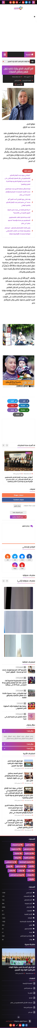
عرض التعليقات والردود (17, 517)
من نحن (30, 1012)
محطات (30, 870)
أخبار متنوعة (15, 849)
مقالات (11, 870)
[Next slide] (3, 445)
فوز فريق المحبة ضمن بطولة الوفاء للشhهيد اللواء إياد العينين (15, 763)
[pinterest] (16, 2)
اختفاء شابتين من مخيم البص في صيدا (15, 717)
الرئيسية (28, 54)
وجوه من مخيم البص (16, 875)
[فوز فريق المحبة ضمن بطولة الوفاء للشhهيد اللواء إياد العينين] (28, 763)
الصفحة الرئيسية (27, 80)
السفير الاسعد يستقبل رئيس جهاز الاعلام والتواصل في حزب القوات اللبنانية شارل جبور (19, 777)
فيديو (9, 866)
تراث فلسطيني (10, 862)
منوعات (29, 875)
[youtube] (23, 2)
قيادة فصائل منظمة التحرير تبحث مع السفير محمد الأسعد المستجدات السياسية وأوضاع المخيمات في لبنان (17, 191)
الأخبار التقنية (28, 857)
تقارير (30, 866)
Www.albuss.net (29, 973)
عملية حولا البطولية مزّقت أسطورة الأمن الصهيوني (15, 707)
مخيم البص (9, 1021)
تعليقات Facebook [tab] (18, 499)
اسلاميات (17, 853)
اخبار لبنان (29, 907)
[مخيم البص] (18, 8)
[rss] (13, 2)
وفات (30, 879)
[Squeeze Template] (29, 1021)
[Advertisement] (18, 31)
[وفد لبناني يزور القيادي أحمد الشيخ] (28, 822)
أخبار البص (17, 80)
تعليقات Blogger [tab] (18, 495)
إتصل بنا (30, 993)
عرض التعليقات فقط (18, 512)
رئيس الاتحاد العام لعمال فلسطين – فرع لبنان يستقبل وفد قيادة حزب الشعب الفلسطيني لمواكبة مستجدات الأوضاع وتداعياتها (17, 231)
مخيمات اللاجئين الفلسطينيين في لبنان (21, 1002)
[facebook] (29, 2)
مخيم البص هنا (28, 1007)
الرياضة (17, 857)
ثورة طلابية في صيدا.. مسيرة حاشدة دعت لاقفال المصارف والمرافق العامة (14, 695)
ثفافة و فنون (19, 866)
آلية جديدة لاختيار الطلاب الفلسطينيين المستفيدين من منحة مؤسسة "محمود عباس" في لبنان (19, 220)
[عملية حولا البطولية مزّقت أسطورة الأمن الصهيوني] (31, 705)
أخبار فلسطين (28, 849)
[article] (18, 426)
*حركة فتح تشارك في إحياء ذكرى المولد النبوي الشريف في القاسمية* (18, 211)
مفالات (20, 870)
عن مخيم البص (28, 988)
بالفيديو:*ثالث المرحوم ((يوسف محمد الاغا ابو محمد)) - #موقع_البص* (14, 670)
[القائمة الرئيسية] (4, 54)
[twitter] (26, 2)
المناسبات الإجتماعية (26, 862)
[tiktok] (20, 2)
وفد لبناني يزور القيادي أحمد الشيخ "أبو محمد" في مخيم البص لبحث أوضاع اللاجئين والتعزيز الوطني (18, 202)
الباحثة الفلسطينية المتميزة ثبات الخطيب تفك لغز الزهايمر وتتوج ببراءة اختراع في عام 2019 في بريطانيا (14, 682)
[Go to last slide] (6, 445)
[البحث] (3, 2)
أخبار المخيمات (16, 844)
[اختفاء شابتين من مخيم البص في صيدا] (31, 716)
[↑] (18, 1017)
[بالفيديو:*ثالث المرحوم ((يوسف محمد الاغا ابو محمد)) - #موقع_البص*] (31, 669)
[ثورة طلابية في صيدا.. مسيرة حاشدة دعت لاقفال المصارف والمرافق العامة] (31, 693)
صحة (30, 932)
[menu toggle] (33, 2)
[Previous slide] (7, 580)
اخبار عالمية (28, 853)
